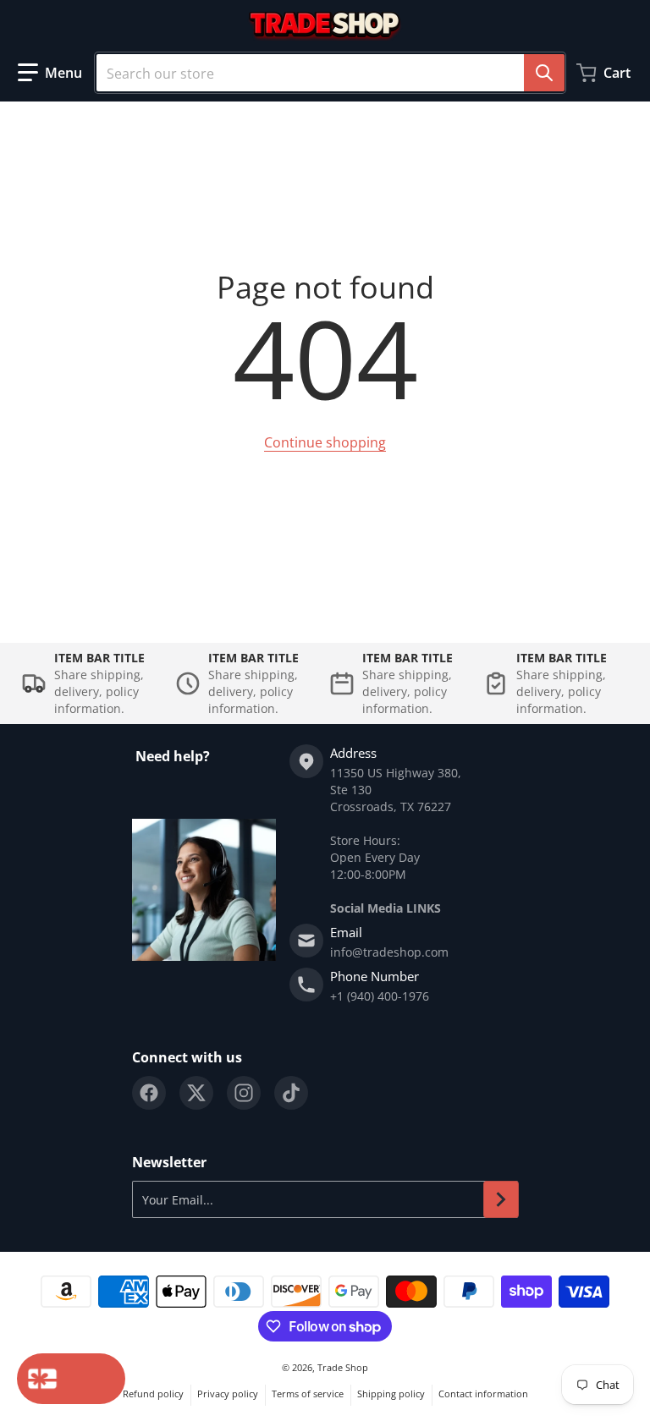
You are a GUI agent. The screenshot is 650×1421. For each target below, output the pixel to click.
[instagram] (244, 1093)
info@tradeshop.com (389, 952)
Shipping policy (391, 1393)
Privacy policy (227, 1393)
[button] (50, 73)
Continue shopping (325, 442)
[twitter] (196, 1093)
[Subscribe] (501, 1199)
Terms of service (308, 1393)
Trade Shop (342, 1367)
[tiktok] (291, 1093)
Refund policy (153, 1393)
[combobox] (330, 72)
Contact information (483, 1393)
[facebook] (149, 1093)
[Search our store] (544, 72)
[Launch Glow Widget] (71, 1378)
